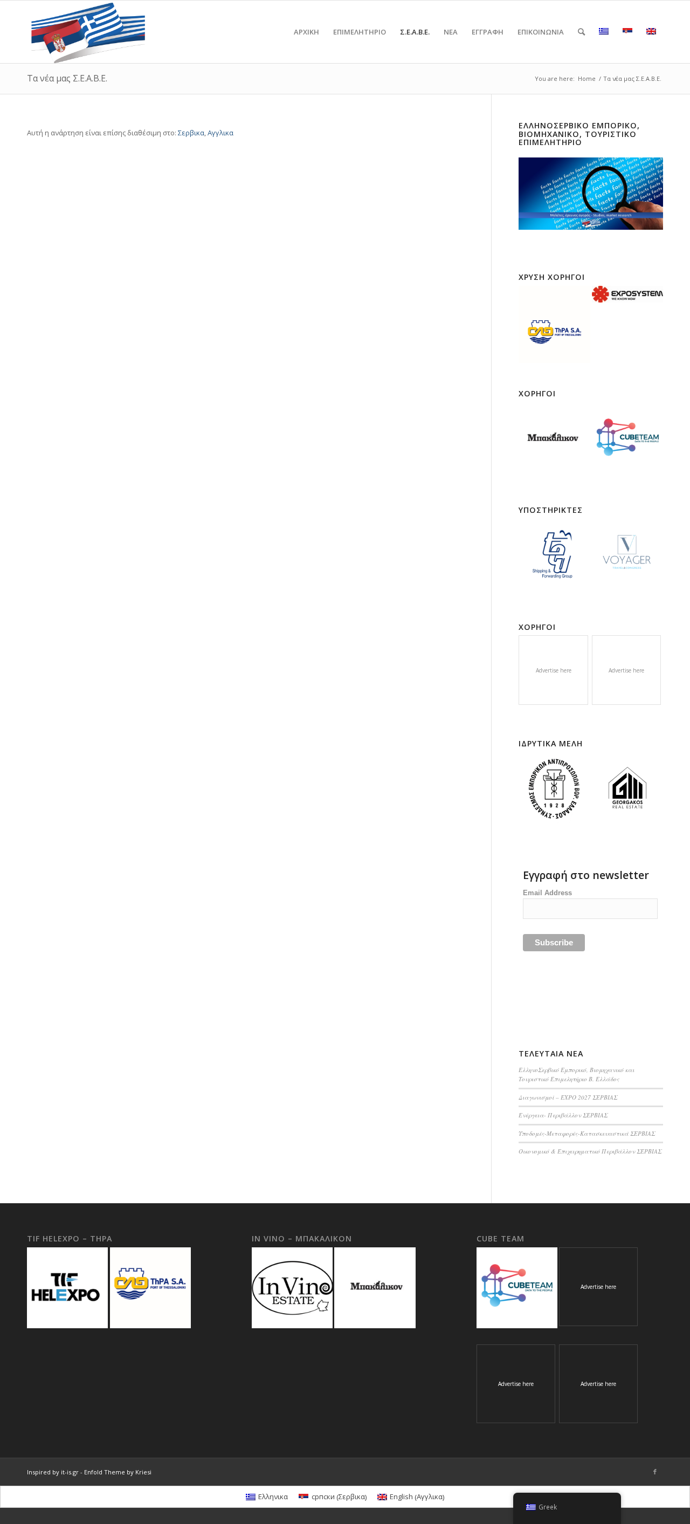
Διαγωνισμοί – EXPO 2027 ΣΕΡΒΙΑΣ (568, 1097)
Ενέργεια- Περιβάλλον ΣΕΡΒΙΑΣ (563, 1115)
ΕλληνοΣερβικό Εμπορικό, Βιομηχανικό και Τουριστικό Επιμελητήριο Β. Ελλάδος (576, 1074)
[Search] (581, 32)
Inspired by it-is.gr (53, 1472)
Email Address (547, 893)
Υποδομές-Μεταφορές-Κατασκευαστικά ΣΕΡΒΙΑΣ (587, 1133)
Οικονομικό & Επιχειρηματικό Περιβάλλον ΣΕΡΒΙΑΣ (590, 1151)
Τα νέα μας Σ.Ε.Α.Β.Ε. (67, 78)
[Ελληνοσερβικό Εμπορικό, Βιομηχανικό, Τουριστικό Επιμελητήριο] (591, 193)
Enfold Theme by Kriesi (117, 1472)
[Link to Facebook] (655, 1472)
